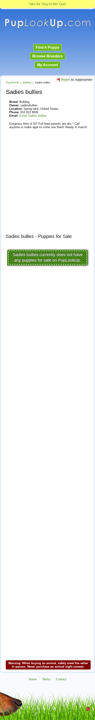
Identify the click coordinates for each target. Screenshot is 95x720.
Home (33, 679)
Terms (46, 679)
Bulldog (27, 82)
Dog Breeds (12, 82)
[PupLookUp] (47, 27)
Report (65, 79)
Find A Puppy (47, 47)
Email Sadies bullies (33, 115)
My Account (47, 65)
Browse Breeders (47, 56)
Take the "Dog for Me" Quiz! (47, 4)
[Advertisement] (47, 183)
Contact (61, 679)
